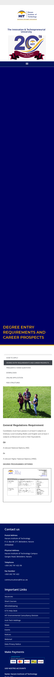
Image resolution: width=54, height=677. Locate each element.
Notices (8, 634)
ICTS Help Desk (11, 611)
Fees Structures (13, 383)
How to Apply (12, 358)
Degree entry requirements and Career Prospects (27, 363)
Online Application (14, 378)
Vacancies (9, 596)
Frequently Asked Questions (18, 368)
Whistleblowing (11, 606)
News (7, 625)
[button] (27, 63)
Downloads (11, 373)
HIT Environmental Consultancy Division (21, 615)
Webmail (8, 639)
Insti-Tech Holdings (13, 620)
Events (7, 630)
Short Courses (10, 601)
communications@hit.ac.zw (16, 580)
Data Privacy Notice (13, 644)
